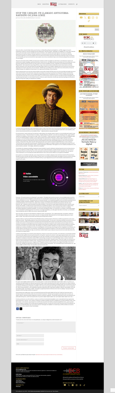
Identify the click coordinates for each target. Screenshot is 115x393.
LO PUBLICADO (62, 4)
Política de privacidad (35, 391)
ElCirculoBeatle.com (21, 369)
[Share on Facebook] (17, 309)
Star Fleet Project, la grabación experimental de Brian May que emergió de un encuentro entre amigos (88, 180)
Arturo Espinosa (19, 381)
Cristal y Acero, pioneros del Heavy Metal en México (88, 176)
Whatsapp (18, 386)
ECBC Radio (19, 374)
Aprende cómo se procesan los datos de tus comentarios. (49, 354)
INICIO (39, 4)
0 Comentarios (37, 17)
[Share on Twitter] (21, 309)
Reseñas (32, 17)
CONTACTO (71, 4)
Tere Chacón (19, 380)
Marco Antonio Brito (20, 382)
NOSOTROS (46, 4)
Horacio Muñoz (20, 17)
